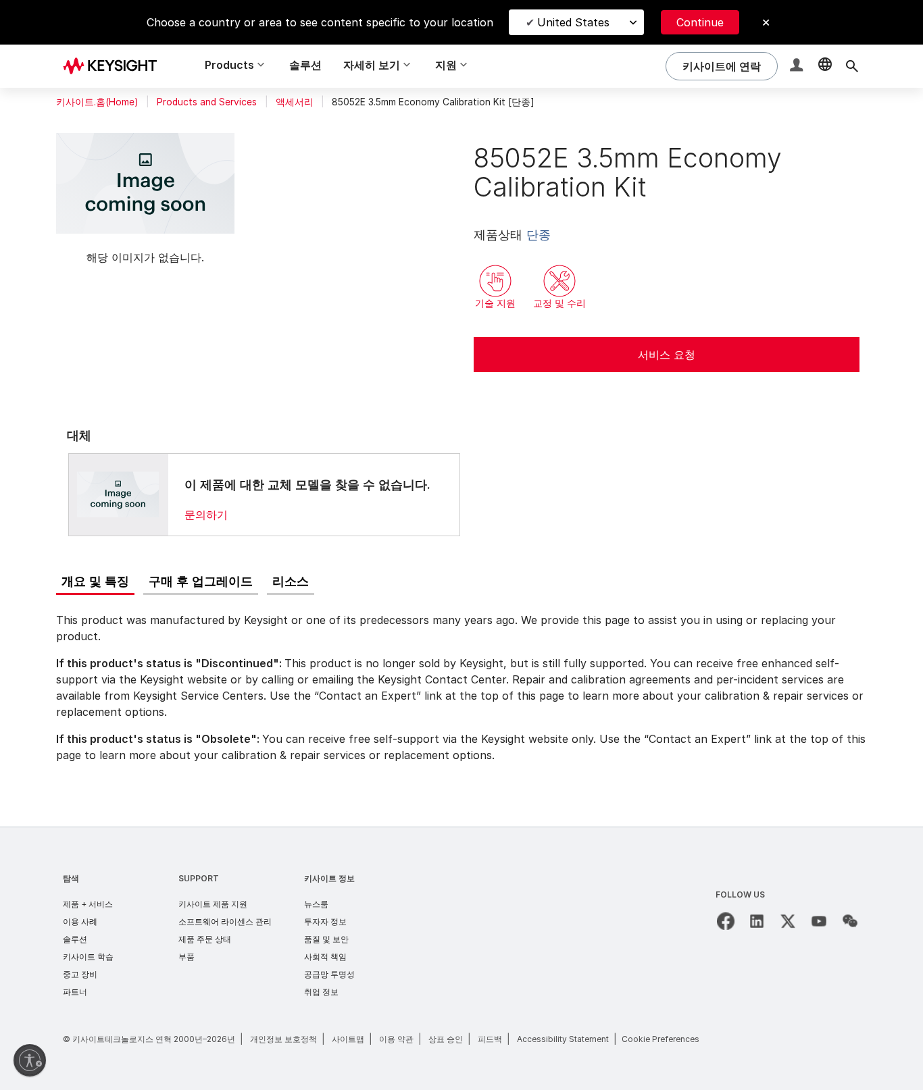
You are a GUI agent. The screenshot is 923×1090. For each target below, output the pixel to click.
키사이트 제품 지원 (212, 904)
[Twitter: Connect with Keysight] (788, 921)
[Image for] (118, 494)
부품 (186, 957)
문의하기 (206, 514)
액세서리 (295, 102)
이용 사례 (80, 921)
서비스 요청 (666, 354)
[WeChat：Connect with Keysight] (850, 921)
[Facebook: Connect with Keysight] (726, 921)
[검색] (852, 66)
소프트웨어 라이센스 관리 (225, 921)
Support (198, 878)
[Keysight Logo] (115, 66)
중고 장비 (80, 974)
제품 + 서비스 (88, 904)
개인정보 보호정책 (283, 1039)
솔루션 (305, 65)
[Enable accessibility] (30, 1060)
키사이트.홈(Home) (97, 102)
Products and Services (207, 102)
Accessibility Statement (563, 1039)
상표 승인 (445, 1039)
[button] (798, 66)
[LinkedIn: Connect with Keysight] (757, 921)
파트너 (75, 992)
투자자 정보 (325, 921)
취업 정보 (321, 992)
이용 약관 (396, 1039)
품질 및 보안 (326, 939)
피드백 (490, 1039)
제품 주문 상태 (204, 939)
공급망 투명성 (329, 974)
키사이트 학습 (88, 957)
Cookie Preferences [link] (660, 1039)
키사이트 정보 (329, 878)
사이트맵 (348, 1039)
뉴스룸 (316, 904)
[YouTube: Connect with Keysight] (819, 921)
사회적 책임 (325, 957)
